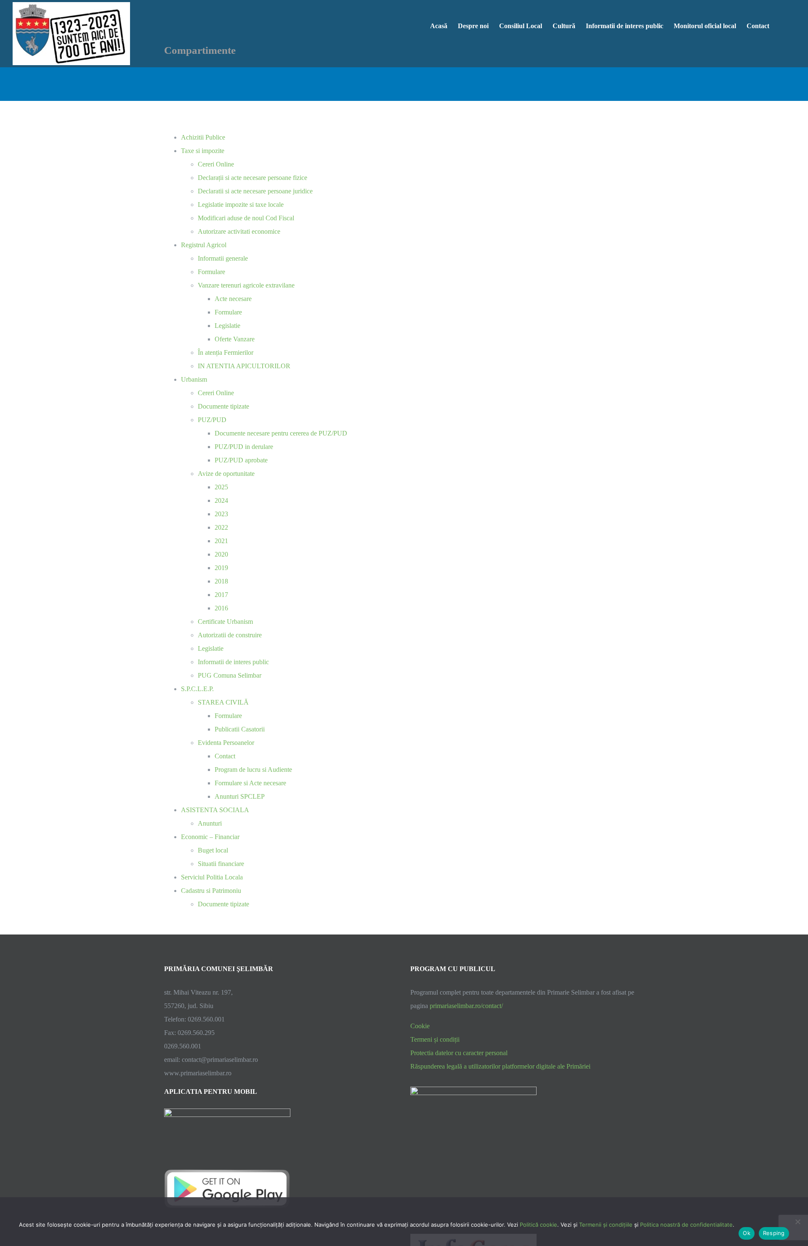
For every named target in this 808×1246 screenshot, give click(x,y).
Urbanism (194, 379)
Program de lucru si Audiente (253, 769)
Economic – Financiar (210, 836)
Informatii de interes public (233, 661)
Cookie (420, 1026)
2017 (221, 594)
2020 (221, 554)
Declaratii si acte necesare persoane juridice (255, 191)
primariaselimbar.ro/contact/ (466, 1005)
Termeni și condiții (435, 1039)
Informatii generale (223, 258)
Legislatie (227, 325)
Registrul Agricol (203, 244)
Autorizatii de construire (230, 635)
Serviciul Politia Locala (212, 877)
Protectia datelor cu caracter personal (459, 1052)
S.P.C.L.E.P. (197, 688)
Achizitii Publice (203, 137)
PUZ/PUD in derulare (244, 446)
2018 (221, 581)
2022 (221, 527)
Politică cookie (538, 1224)
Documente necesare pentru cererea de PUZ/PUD (281, 433)
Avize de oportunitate (226, 473)
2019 (221, 567)
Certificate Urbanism (225, 621)
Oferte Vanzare (235, 339)
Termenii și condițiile (606, 1224)
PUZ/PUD (212, 419)
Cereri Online (216, 164)
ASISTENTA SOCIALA (215, 809)
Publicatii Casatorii (240, 729)
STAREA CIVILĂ (223, 702)
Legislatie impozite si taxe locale (241, 204)
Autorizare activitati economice (239, 231)
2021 (221, 540)
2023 (221, 513)
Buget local (213, 850)
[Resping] (797, 1221)
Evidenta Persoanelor (226, 742)
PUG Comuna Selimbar (229, 675)
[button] (782, 25)
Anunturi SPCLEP (240, 796)
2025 (221, 487)
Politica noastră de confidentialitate (686, 1224)
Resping (774, 1233)
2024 (221, 500)
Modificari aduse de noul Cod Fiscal (246, 218)
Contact (225, 756)
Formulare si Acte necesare (250, 783)
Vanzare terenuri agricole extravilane (246, 285)
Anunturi (210, 823)
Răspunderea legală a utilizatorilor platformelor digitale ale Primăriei (500, 1066)
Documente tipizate (223, 406)
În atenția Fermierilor (225, 352)
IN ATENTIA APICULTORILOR (244, 366)
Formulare (211, 271)
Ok (746, 1233)
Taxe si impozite (202, 150)
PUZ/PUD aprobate (241, 460)
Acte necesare (233, 298)
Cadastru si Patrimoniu (211, 890)
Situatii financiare (221, 863)
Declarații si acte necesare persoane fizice (252, 177)
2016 (221, 608)
